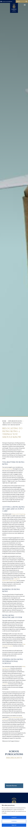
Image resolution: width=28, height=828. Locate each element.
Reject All (14, 825)
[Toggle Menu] (25, 4)
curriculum (5, 683)
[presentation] (2, 776)
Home (4, 421)
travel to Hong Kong (7, 469)
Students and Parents (7, 1)
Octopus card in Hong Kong (18, 514)
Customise (14, 821)
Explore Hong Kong (15, 421)
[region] (14, 815)
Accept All (14, 817)
